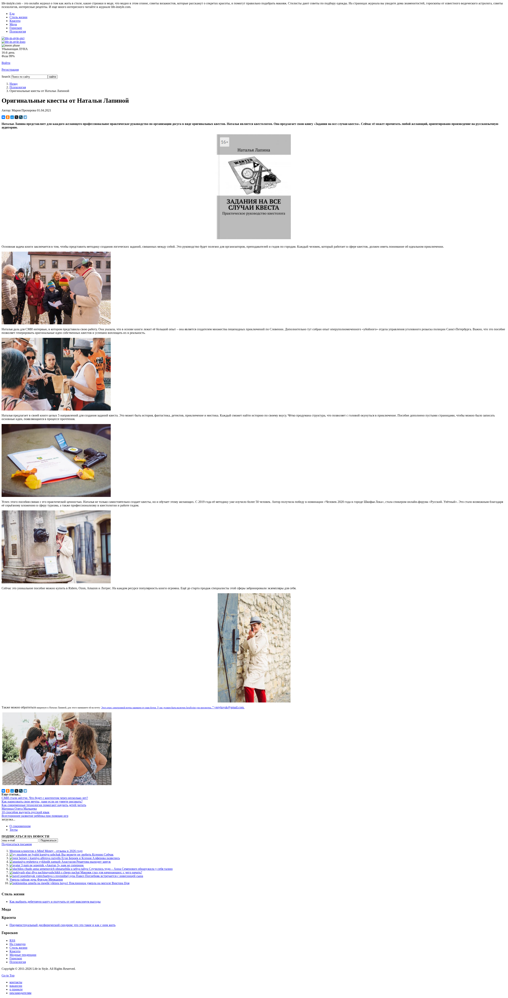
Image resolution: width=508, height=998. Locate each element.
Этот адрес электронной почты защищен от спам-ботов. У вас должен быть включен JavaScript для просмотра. (156, 707)
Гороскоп (16, 28)
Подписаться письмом (17, 844)
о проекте (16, 989)
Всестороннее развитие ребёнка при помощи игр (35, 815)
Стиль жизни (18, 17)
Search (6, 76)
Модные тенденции (23, 954)
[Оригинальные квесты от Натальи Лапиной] (254, 240)
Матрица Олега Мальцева (19, 808)
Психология (18, 31)
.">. (228, 707)
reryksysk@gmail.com (230, 707)
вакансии (16, 985)
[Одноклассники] (8, 117)
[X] (16, 117)
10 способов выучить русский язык (25, 812)
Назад (13, 83)
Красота (15, 20)
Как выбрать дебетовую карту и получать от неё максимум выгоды (55, 901)
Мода (13, 24)
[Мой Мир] (12, 117)
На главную (18, 944)
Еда (12, 13)
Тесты (14, 829)
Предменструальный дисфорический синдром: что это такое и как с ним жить (62, 925)
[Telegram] (25, 117)
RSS (12, 940)
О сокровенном (20, 826)
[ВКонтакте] (3, 117)
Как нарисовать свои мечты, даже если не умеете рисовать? (42, 801)
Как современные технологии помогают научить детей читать (44, 805)
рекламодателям (20, 993)
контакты (16, 982)
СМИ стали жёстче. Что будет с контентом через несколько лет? (45, 798)
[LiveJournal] (21, 117)
